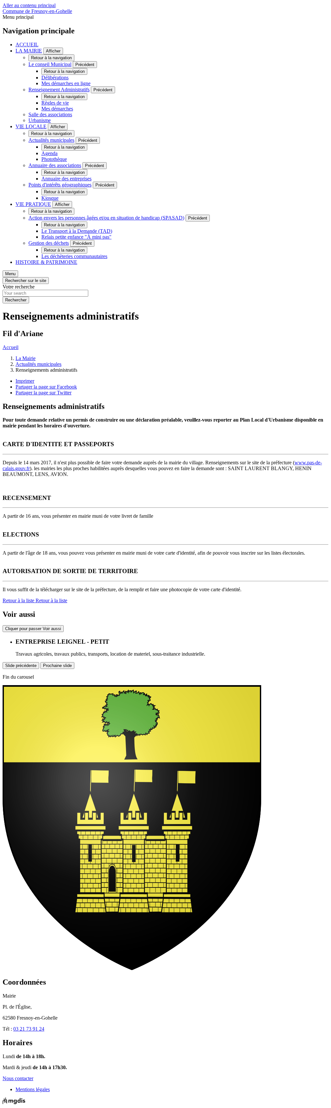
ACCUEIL (27, 44)
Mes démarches (57, 108)
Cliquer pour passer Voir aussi (33, 628)
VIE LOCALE (31, 126)
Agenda (49, 153)
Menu (10, 273)
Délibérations (55, 77)
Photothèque (54, 159)
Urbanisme (39, 120)
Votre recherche (19, 286)
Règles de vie (55, 103)
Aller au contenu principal (29, 5)
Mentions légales (33, 1089)
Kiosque (50, 198)
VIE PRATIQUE (33, 204)
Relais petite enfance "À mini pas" (76, 237)
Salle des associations (50, 114)
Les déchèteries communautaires (74, 256)
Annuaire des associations (54, 165)
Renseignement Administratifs (59, 89)
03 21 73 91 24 (28, 1029)
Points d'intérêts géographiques (59, 184)
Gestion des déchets (48, 243)
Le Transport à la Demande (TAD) (76, 231)
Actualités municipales (51, 140)
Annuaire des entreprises (66, 178)
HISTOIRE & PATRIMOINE (46, 262)
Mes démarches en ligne (66, 83)
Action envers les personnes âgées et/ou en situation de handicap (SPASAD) (106, 217)
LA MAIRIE (29, 50)
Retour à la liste (35, 600)
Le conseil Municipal (49, 64)
